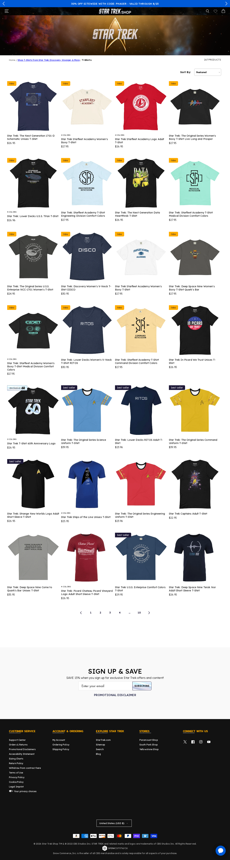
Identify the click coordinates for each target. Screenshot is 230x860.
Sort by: (185, 72)
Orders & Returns (18, 744)
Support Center (17, 740)
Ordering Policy (60, 744)
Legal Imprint (16, 786)
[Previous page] (81, 613)
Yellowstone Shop (149, 749)
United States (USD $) (111, 823)
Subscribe (142, 685)
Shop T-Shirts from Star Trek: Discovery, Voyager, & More (49, 60)
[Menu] (7, 11)
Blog (98, 754)
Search (100, 749)
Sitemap (100, 744)
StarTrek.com (103, 740)
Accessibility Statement (21, 754)
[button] (4, 4)
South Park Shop (148, 744)
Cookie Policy (16, 782)
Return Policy (16, 763)
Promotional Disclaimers (22, 749)
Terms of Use (16, 772)
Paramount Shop (148, 740)
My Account (58, 740)
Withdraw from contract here (25, 768)
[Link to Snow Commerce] (115, 850)
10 (139, 612)
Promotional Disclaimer (115, 695)
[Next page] (149, 613)
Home (12, 60)
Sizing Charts (16, 758)
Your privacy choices (25, 791)
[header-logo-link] (115, 11)
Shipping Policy (60, 749)
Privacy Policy (16, 777)
